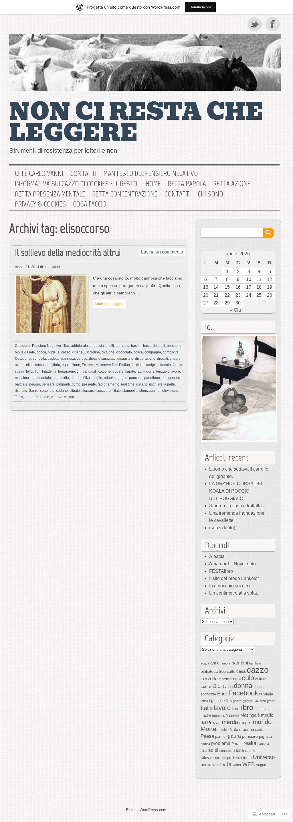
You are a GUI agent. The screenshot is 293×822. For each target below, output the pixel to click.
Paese (207, 736)
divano (227, 687)
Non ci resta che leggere (136, 122)
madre (206, 715)
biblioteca (209, 671)
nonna (248, 729)
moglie (97, 378)
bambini (239, 663)
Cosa (19, 359)
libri (235, 708)
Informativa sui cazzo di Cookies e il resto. (76, 184)
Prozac (236, 744)
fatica (204, 701)
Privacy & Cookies (40, 204)
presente (89, 384)
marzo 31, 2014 (27, 267)
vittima (69, 397)
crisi (28, 359)
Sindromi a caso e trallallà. (236, 505)
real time (127, 384)
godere (118, 371)
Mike (86, 378)
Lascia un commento (162, 251)
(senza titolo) (222, 527)
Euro (222, 694)
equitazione (71, 365)
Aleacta (217, 556)
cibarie (77, 352)
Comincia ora (200, 7)
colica (138, 352)
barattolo (122, 346)
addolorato (79, 346)
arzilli (110, 346)
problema (220, 743)
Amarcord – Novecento (232, 563)
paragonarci (171, 378)
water (237, 765)
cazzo (65, 352)
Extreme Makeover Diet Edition (106, 365)
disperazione (145, 359)
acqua (205, 663)
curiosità (39, 359)
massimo (22, 378)
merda (76, 378)
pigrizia (265, 736)
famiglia (151, 365)
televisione (169, 391)
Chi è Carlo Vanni (39, 173)
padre (259, 730)
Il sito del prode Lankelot (234, 578)
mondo (262, 721)
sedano (62, 391)
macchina (262, 709)
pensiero (250, 736)
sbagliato (47, 391)
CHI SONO (210, 194)
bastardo (150, 346)
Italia (207, 708)
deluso (82, 359)
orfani (108, 378)
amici (215, 662)
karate (130, 371)
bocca (41, 352)
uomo (206, 764)
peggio (34, 384)
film (229, 701)
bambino (255, 663)
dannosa (68, 359)
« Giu (235, 310)
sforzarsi (88, 391)
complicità (171, 352)
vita (227, 764)
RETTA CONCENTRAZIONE (124, 194)
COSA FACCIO (89, 204)
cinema (225, 679)
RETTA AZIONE (231, 184)
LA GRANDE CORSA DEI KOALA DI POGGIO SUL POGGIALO (235, 491)
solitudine (225, 750)
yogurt (261, 765)
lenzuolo (163, 371)
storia (238, 750)
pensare (48, 384)
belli (162, 346)
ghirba (82, 371)
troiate (44, 397)
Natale (235, 729)
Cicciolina (92, 352)
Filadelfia (49, 371)
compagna (152, 352)
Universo (264, 757)
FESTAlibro (221, 571)
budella (54, 352)
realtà (249, 743)
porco (76, 384)
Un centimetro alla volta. (233, 593)
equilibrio (52, 365)
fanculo (165, 365)
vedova (56, 397)
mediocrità (61, 378)
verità (216, 765)
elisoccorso (35, 365)
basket (136, 346)
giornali (247, 701)
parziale (21, 384)
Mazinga (232, 715)
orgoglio (120, 378)
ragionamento (108, 384)
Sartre (33, 391)
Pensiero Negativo (46, 346)
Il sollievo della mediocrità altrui (68, 252)
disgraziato (107, 359)
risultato (21, 391)
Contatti (83, 173)
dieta (93, 359)
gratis (271, 701)
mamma (218, 715)
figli (37, 371)
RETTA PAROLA (187, 184)
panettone (152, 378)
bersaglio (174, 346)
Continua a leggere (109, 304)
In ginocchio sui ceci (229, 585)
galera (237, 701)
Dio (216, 686)
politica (205, 744)
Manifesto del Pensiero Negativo (151, 173)
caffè (231, 671)
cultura (260, 679)
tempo (226, 758)
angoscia (97, 346)
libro (246, 707)
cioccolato (124, 352)
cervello (209, 678)
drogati (162, 359)
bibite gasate (25, 352)
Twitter (255, 24)
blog (222, 672)
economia (208, 694)
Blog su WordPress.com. (146, 810)
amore (225, 663)
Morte (208, 728)
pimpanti (63, 384)
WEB (248, 764)
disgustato (125, 359)
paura (234, 736)
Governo (260, 701)
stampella (130, 391)
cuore (206, 686)
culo (248, 678)
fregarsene (66, 371)
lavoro (222, 707)
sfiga (204, 750)
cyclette (54, 359)
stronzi (250, 751)
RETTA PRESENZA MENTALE (50, 194)
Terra (19, 397)
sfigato (75, 391)
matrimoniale (41, 378)
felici (29, 371)
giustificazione (99, 371)
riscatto (141, 384)
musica (223, 730)
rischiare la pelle (162, 384)
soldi (213, 750)
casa (241, 671)
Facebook (273, 24)
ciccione (108, 352)
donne (259, 687)
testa (247, 757)
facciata (138, 365)
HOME (153, 184)
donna (243, 685)
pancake (135, 378)
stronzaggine (149, 391)
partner (221, 736)
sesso (263, 743)
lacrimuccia (146, 371)
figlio (220, 700)
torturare (31, 397)
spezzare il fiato (108, 391)
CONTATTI (178, 194)
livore (175, 371)
